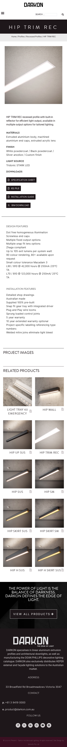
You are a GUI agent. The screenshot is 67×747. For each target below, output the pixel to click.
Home (14, 36)
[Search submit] (63, 14)
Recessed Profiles (34, 36)
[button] (2, 12)
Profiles (21, 36)
